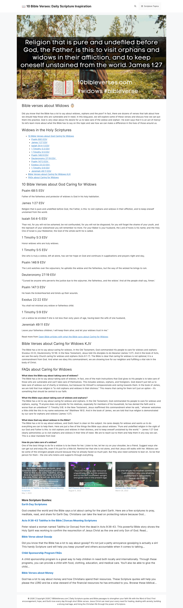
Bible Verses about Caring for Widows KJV (49, 174)
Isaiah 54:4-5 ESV (40, 145)
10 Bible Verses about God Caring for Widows (51, 136)
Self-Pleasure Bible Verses (79, 488)
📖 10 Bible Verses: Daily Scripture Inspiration (56, 6)
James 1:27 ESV (39, 142)
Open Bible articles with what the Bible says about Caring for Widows (73, 336)
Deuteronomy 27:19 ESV (44, 158)
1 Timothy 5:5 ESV (40, 152)
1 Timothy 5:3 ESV (40, 149)
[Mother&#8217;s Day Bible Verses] (137, 474)
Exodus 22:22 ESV (40, 164)
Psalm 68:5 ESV (39, 139)
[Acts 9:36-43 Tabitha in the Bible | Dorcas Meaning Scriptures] (44, 474)
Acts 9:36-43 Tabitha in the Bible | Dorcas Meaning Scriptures (59, 520)
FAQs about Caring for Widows (43, 177)
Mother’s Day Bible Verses (125, 488)
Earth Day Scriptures (34, 504)
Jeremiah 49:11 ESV (41, 171)
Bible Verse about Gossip (37, 536)
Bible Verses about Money (37, 572)
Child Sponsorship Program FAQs (42, 552)
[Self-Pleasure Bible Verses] (91, 474)
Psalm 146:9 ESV (40, 155)
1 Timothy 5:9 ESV (40, 168)
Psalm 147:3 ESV (40, 161)
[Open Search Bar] (135, 6)
